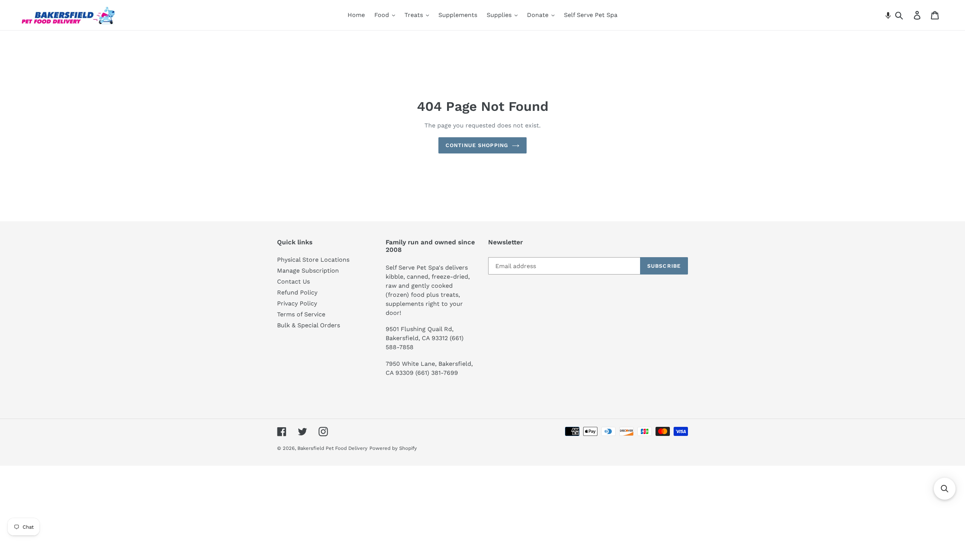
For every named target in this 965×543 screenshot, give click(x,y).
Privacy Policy (297, 303)
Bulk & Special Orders (308, 325)
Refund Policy (297, 292)
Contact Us (293, 281)
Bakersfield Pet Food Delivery (332, 448)
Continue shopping (477, 145)
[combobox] (908, 15)
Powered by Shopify (393, 448)
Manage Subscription (308, 270)
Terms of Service (301, 314)
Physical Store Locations (313, 259)
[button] (888, 15)
